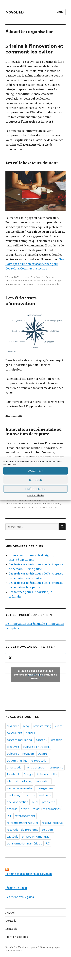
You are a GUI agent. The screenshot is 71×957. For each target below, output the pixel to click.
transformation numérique (19, 284)
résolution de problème (22, 829)
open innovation (17, 802)
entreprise (56, 767)
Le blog (25, 277)
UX (48, 843)
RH (49, 280)
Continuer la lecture (33, 268)
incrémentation (32, 500)
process (36, 503)
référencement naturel (22, 822)
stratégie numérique (36, 836)
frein (54, 277)
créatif (47, 277)
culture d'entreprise (36, 746)
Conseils (10, 920)
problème (48, 802)
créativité (13, 746)
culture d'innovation (20, 753)
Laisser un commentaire (49, 284)
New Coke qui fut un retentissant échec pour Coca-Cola (35, 264)
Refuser (35, 479)
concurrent (14, 733)
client (59, 726)
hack (20, 500)
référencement (25, 815)
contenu (41, 739)
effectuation (15, 767)
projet (25, 809)
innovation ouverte (19, 788)
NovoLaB (14, 12)
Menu (60, 12)
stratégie (57, 280)
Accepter (35, 470)
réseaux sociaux (52, 822)
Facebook (11, 500)
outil (35, 802)
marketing (14, 795)
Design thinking (17, 760)
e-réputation (39, 760)
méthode (45, 795)
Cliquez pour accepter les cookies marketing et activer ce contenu (35, 674)
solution (47, 829)
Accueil (10, 912)
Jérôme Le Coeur (16, 887)
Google (28, 774)
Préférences (35, 488)
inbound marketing (20, 781)
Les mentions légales (19, 897)
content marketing (19, 739)
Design (42, 753)
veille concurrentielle (16, 507)
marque (29, 795)
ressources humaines (46, 809)
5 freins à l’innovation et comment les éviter (34, 49)
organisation (40, 280)
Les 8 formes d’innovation (20, 300)
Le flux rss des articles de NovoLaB (28, 873)
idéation (42, 774)
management (25, 280)
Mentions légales (35, 495)
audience (13, 726)
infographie (48, 500)
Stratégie (36, 277)
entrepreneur (36, 767)
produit (12, 809)
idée (54, 774)
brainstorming (42, 726)
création (56, 739)
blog (26, 726)
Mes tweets (35, 674)
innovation (11, 280)
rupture (46, 503)
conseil (30, 733)
